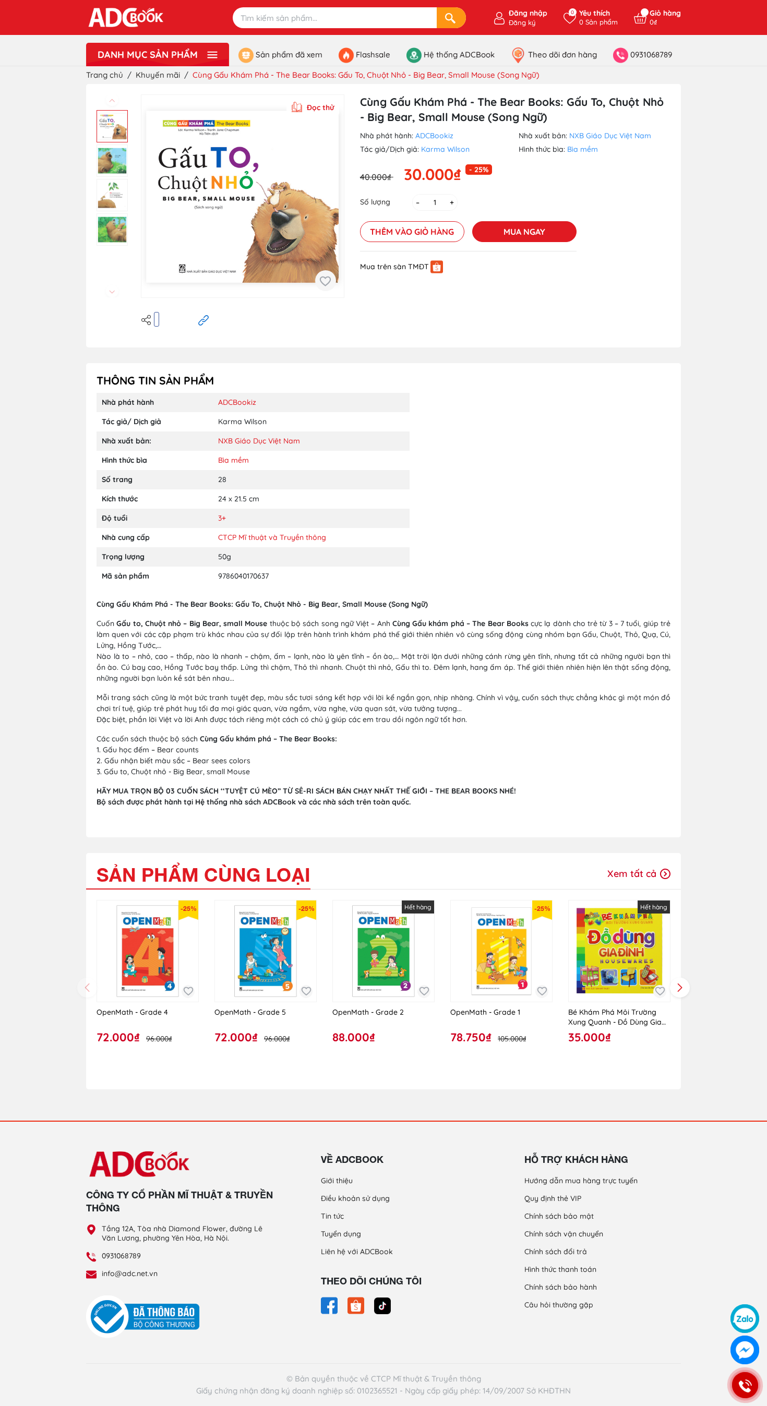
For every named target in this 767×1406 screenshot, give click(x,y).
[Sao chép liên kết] (203, 319)
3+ (222, 518)
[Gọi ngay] (744, 1384)
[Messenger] (744, 1350)
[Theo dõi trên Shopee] (356, 1304)
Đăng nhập (528, 13)
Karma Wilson (445, 149)
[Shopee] (436, 266)
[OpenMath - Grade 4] (148, 951)
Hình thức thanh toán (560, 1269)
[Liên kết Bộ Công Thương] (145, 1316)
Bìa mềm (582, 149)
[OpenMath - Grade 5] (266, 951)
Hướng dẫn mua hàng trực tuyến (581, 1180)
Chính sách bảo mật (559, 1216)
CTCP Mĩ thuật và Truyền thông (272, 537)
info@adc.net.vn (130, 1273)
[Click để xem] (242, 196)
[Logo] (180, 1163)
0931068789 (121, 1255)
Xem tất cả (633, 874)
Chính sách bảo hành (560, 1287)
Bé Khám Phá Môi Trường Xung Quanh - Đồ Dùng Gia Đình (615, 1017)
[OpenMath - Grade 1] (501, 951)
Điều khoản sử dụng (355, 1198)
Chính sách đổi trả (555, 1251)
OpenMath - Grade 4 (132, 1012)
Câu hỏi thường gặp (558, 1304)
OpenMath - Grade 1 (485, 1012)
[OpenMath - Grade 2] (383, 951)
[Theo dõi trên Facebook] (330, 1304)
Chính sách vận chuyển (563, 1234)
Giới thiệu (337, 1180)
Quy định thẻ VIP (552, 1198)
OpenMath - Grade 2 (368, 1012)
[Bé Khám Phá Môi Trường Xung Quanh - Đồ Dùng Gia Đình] (619, 951)
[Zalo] (744, 1318)
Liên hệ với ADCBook (357, 1251)
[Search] (451, 17)
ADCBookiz (434, 135)
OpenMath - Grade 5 (250, 1012)
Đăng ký (522, 22)
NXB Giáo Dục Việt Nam (610, 135)
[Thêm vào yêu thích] (325, 280)
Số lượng (375, 202)
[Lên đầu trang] (745, 1291)
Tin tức (332, 1216)
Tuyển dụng (341, 1234)
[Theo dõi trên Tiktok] (382, 1304)
